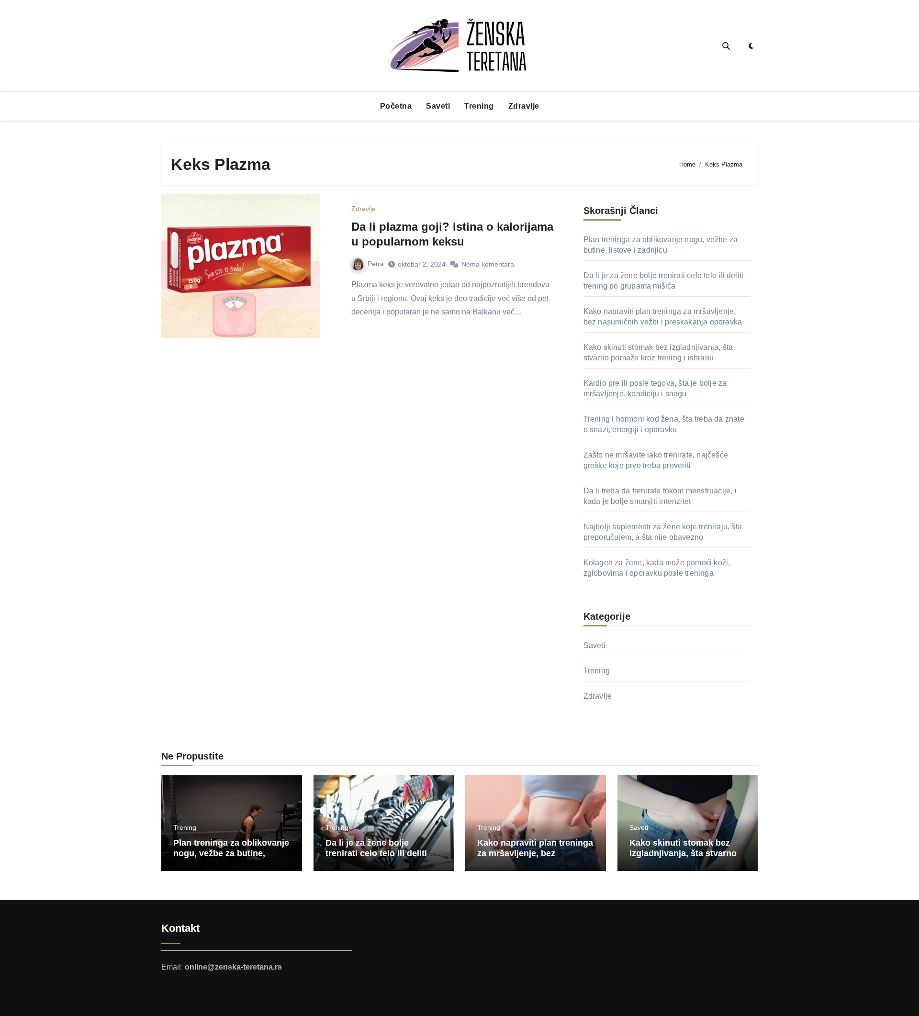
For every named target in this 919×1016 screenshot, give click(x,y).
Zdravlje (523, 106)
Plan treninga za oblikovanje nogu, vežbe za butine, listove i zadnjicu (231, 853)
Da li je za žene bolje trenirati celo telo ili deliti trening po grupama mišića (380, 853)
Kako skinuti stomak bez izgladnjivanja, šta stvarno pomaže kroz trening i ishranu (683, 858)
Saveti (438, 106)
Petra (376, 264)
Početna (396, 106)
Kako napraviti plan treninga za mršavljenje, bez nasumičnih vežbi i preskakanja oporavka (535, 858)
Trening (479, 106)
